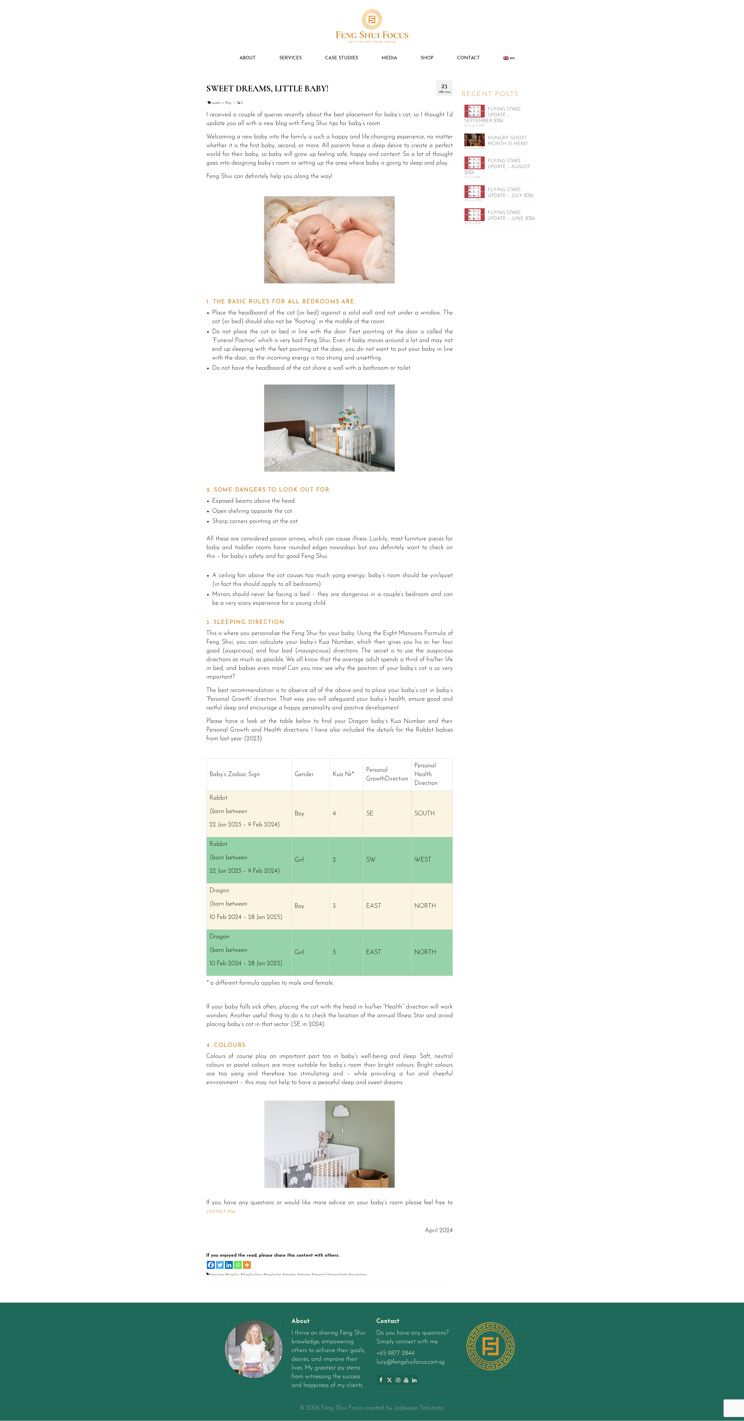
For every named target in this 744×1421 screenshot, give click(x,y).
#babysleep (216, 1274)
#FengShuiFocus (251, 1274)
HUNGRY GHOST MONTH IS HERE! (507, 141)
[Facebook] (211, 1265)
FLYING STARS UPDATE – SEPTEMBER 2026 (492, 115)
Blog (228, 103)
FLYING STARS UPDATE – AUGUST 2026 (497, 167)
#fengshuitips (272, 1274)
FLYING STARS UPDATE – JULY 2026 (511, 193)
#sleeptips (304, 1274)
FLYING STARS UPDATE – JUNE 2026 (511, 216)
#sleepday (289, 1274)
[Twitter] (220, 1265)
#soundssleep (357, 1274)
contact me (220, 1211)
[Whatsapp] (238, 1265)
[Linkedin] (229, 1265)
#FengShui (232, 1274)
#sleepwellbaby (337, 1274)
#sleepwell (319, 1274)
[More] (247, 1265)
